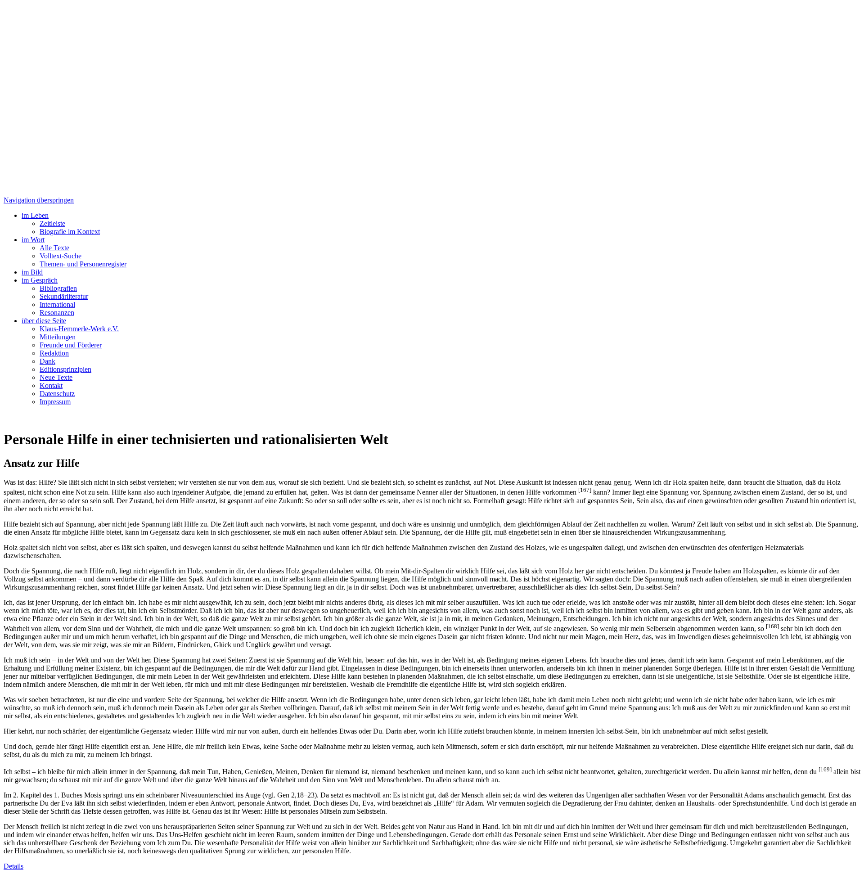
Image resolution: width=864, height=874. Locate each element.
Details (13, 866)
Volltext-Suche (60, 256)
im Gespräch (40, 280)
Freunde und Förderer (71, 345)
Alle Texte (54, 248)
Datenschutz (57, 393)
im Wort (33, 239)
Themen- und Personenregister (83, 264)
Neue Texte (56, 377)
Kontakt (51, 385)
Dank (47, 361)
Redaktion (54, 353)
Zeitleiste (52, 223)
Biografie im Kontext (70, 231)
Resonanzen (57, 312)
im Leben (35, 215)
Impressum (55, 401)
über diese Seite (44, 320)
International (57, 304)
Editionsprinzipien (65, 369)
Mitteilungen (58, 337)
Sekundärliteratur (64, 296)
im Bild (32, 272)
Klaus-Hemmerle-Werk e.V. (79, 329)
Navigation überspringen (39, 200)
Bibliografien (58, 288)
